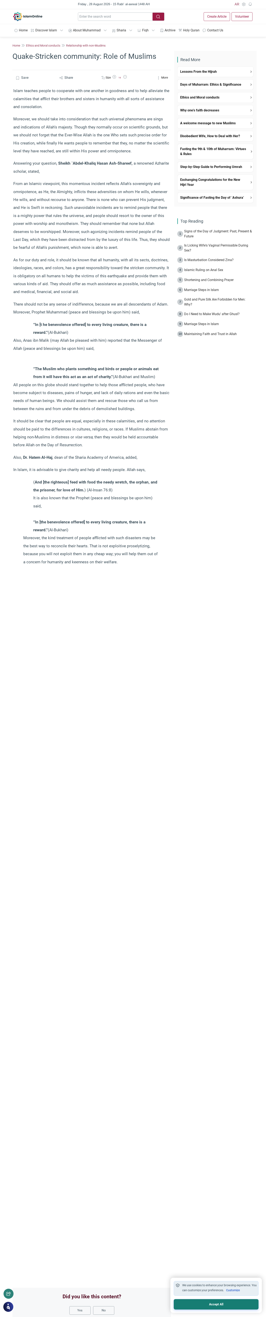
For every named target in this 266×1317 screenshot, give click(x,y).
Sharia (121, 30)
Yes (80, 1310)
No (104, 1310)
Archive (170, 30)
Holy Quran (191, 30)
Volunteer (242, 16)
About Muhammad (87, 30)
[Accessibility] (243, 4)
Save (24, 78)
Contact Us (215, 30)
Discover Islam (46, 30)
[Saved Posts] (250, 4)
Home (23, 30)
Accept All (216, 1304)
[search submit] (158, 17)
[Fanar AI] (8, 1307)
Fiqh (145, 30)
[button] (114, 77)
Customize (233, 1290)
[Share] (8, 1293)
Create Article (217, 16)
